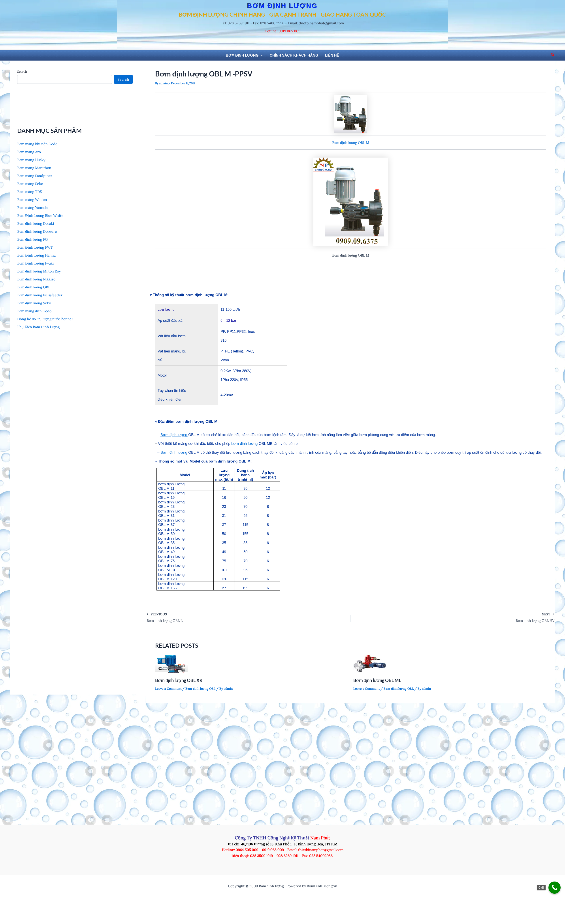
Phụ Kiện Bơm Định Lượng (38, 327)
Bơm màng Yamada (32, 207)
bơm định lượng (244, 443)
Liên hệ (332, 55)
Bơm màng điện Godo (34, 311)
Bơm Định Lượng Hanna (36, 255)
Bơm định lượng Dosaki (35, 223)
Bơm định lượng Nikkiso (36, 279)
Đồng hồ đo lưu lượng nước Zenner (45, 319)
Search (22, 72)
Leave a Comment (168, 689)
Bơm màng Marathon (34, 168)
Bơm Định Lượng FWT (35, 247)
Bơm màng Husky (31, 160)
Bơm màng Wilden (32, 199)
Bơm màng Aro (29, 152)
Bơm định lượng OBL (33, 287)
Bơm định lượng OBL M (350, 142)
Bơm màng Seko (30, 183)
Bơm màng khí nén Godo (37, 144)
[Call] (554, 888)
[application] (260, 55)
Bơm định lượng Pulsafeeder (39, 295)
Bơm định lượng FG (32, 239)
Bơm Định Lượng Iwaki (35, 263)
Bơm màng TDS (29, 191)
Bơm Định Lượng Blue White (40, 215)
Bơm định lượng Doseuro (37, 231)
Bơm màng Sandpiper (34, 175)
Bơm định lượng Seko (34, 303)
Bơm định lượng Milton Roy (39, 271)
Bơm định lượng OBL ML (377, 680)
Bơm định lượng (242, 55)
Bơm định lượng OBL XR (178, 680)
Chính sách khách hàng (294, 55)
